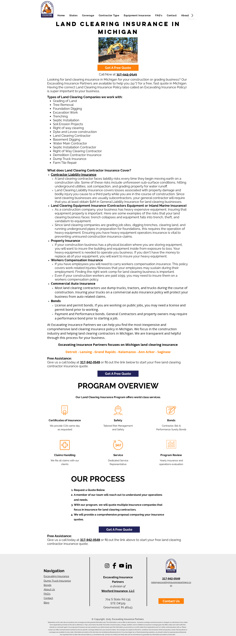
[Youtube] (121, 566)
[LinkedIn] (129, 566)
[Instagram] (107, 566)
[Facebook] (114, 566)
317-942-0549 (126, 74)
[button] (73, 15)
